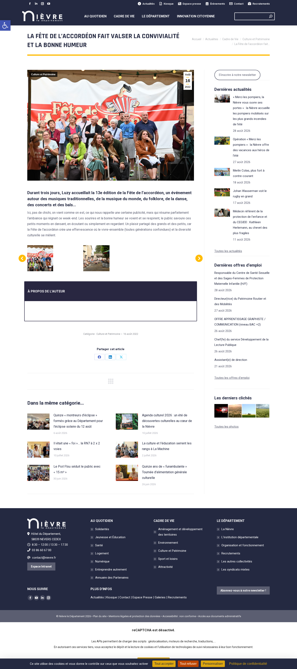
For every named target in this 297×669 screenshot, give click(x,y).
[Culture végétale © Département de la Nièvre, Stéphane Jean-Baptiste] (235, 411)
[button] (5, 25)
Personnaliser (213, 663)
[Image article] (38, 422)
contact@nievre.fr (44, 557)
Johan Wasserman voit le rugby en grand (250, 193)
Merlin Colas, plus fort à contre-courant (248, 173)
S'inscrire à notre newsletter (237, 75)
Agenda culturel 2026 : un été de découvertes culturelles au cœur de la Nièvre (167, 420)
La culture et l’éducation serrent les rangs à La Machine (167, 446)
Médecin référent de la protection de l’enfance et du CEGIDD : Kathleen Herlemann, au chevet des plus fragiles (250, 222)
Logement (102, 553)
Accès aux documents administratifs (219, 616)
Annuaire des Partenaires (111, 577)
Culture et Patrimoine (43, 74)
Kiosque (169, 3)
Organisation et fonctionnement (242, 545)
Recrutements (261, 3)
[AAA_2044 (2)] (96, 258)
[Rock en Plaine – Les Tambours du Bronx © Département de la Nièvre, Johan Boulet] (221, 411)
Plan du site (99, 616)
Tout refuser (188, 663)
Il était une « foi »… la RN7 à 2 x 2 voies (77, 446)
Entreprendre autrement (111, 569)
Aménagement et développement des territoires (180, 531)
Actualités (148, 3)
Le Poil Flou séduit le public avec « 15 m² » (77, 469)
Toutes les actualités (228, 251)
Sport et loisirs (168, 559)
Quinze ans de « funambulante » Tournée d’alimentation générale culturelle (164, 472)
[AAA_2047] (68, 258)
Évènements (217, 3)
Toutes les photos (226, 426)
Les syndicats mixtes (235, 569)
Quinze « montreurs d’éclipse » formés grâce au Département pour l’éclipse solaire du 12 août (78, 420)
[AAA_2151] (181, 258)
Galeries (160, 597)
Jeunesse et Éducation (110, 537)
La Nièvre (227, 529)
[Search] (270, 16)
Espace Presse (142, 597)
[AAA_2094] (125, 258)
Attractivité (165, 567)
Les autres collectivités (236, 561)
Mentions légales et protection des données (134, 616)
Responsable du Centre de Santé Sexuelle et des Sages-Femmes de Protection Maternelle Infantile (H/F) (242, 278)
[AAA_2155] (153, 258)
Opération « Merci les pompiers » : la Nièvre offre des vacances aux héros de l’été (251, 147)
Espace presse (192, 3)
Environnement (168, 542)
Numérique (102, 561)
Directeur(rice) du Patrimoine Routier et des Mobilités (240, 301)
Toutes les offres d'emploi (232, 378)
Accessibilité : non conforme (179, 616)
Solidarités (102, 529)
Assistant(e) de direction (230, 360)
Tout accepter (164, 663)
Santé (99, 545)
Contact (238, 3)
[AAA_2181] (40, 258)
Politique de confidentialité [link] (248, 663)
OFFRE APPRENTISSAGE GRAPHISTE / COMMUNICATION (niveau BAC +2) (239, 321)
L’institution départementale (239, 537)
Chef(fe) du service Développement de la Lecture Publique (241, 342)
